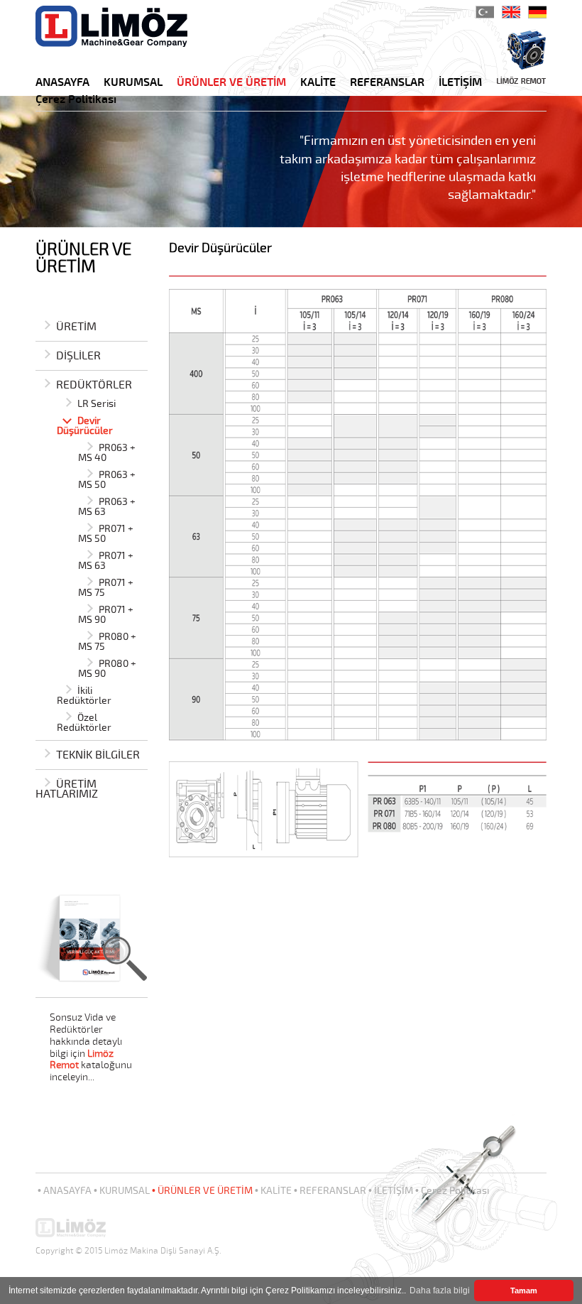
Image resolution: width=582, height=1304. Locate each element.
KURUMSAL (133, 83)
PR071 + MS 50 (105, 534)
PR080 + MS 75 (107, 642)
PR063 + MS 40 (107, 453)
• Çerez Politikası (452, 1191)
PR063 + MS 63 (107, 507)
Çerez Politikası (75, 100)
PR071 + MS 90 (105, 615)
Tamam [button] (523, 1290)
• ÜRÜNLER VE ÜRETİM (202, 1191)
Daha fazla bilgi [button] (440, 1290)
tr (484, 12)
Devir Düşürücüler (85, 426)
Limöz (111, 26)
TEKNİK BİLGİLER (98, 756)
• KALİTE (273, 1191)
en (510, 12)
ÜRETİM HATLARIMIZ (66, 790)
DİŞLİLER (78, 357)
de (537, 12)
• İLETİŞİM (390, 1191)
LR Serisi (96, 404)
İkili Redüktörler (84, 696)
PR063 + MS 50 (107, 480)
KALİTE (318, 83)
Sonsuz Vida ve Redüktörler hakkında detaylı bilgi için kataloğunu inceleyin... (91, 1047)
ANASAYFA (62, 83)
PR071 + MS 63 (105, 561)
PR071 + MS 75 (105, 588)
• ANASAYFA (65, 1191)
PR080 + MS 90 (107, 669)
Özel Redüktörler (84, 723)
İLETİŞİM (460, 83)
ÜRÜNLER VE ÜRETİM (231, 83)
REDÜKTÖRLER (94, 386)
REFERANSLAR (387, 83)
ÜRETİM (76, 328)
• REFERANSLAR (330, 1191)
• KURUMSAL (122, 1191)
